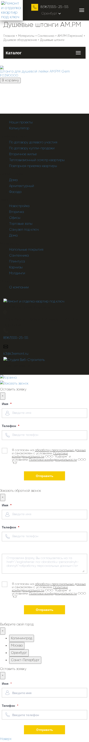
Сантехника (19, 255)
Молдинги (17, 273)
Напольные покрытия (26, 249)
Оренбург (49, 13)
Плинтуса (17, 261)
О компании (19, 287)
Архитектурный (21, 186)
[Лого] (11, 10)
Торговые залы (20, 223)
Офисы (14, 218)
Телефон (9, 426)
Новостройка (19, 206)
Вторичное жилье (23, 154)
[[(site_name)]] (33, 301)
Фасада (15, 192)
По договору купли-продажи (32, 148)
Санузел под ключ (24, 229)
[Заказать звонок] (14, 383)
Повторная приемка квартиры (33, 166)
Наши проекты (21, 122)
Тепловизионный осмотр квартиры (37, 160)
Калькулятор (19, 128)
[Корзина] (44, 378)
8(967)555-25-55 (54, 7)
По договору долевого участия (33, 142)
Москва (17, 645)
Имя (5, 404)
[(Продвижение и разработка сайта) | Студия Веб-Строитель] (24, 359)
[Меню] (82, 10)
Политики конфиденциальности (40, 455)
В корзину (10, 80)
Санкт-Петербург (25, 660)
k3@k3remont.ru (15, 353)
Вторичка (16, 212)
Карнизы (16, 267)
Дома (13, 180)
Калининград (21, 638)
